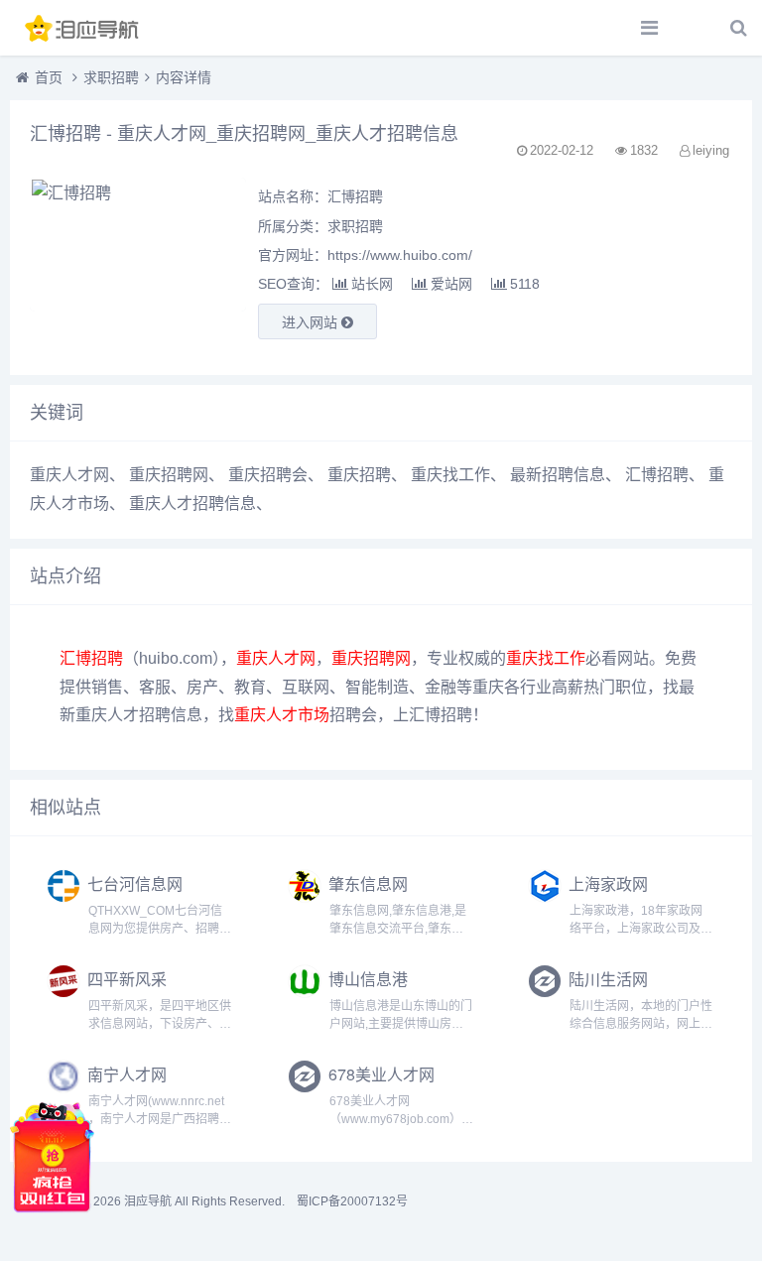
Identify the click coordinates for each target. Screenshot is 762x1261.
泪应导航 (148, 1201)
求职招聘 (111, 77)
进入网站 (311, 322)
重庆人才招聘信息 (192, 503)
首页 (49, 77)
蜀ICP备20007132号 (352, 1201)
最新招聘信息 (557, 474)
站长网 (372, 284)
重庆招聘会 (268, 474)
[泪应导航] (84, 28)
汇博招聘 (657, 474)
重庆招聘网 (168, 474)
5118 (525, 284)
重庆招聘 (359, 474)
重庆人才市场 (281, 714)
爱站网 (451, 284)
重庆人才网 (69, 474)
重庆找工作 (450, 474)
